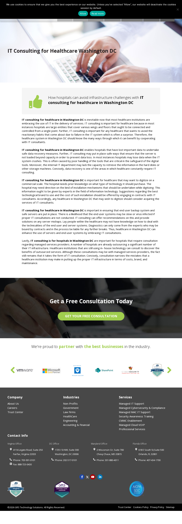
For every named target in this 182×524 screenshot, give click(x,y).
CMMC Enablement (130, 420)
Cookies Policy (140, 507)
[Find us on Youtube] (92, 476)
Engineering (70, 420)
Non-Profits (70, 403)
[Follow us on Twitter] (87, 476)
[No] (177, 9)
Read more (98, 13)
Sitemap (170, 507)
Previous (12, 370)
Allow (83, 13)
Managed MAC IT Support (134, 412)
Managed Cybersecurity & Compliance (142, 408)
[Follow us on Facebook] (82, 476)
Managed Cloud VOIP (132, 425)
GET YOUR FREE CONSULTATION (91, 316)
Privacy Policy (157, 507)
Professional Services (132, 429)
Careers (12, 408)
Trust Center (15, 412)
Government (71, 408)
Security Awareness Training (136, 416)
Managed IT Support (131, 403)
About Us (13, 403)
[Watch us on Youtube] (100, 476)
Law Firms (69, 412)
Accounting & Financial (76, 425)
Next (169, 370)
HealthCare (70, 416)
